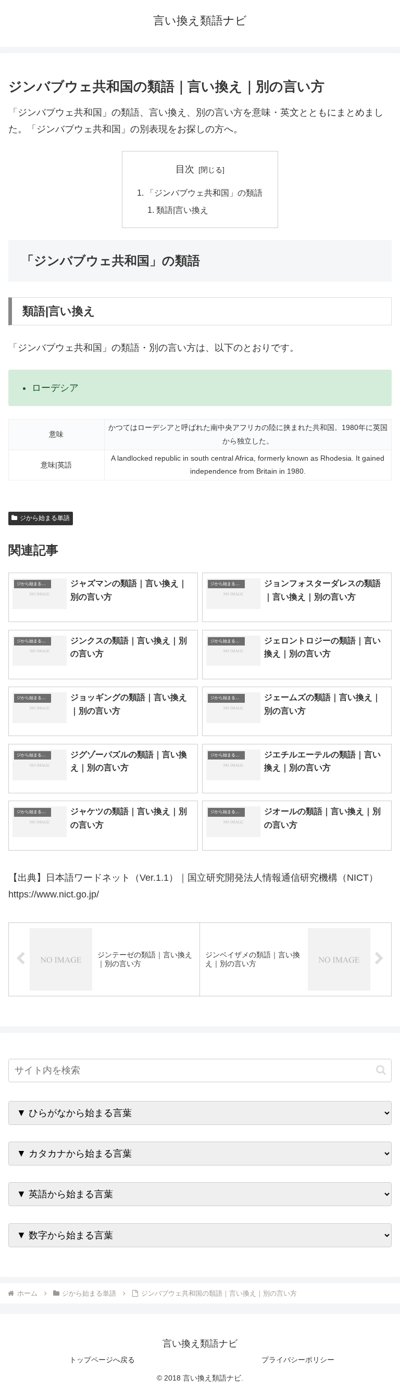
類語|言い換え (182, 209)
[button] (381, 1070)
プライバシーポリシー (297, 1360)
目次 (185, 169)
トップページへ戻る (102, 1360)
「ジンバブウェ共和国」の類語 (204, 192)
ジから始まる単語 (45, 518)
